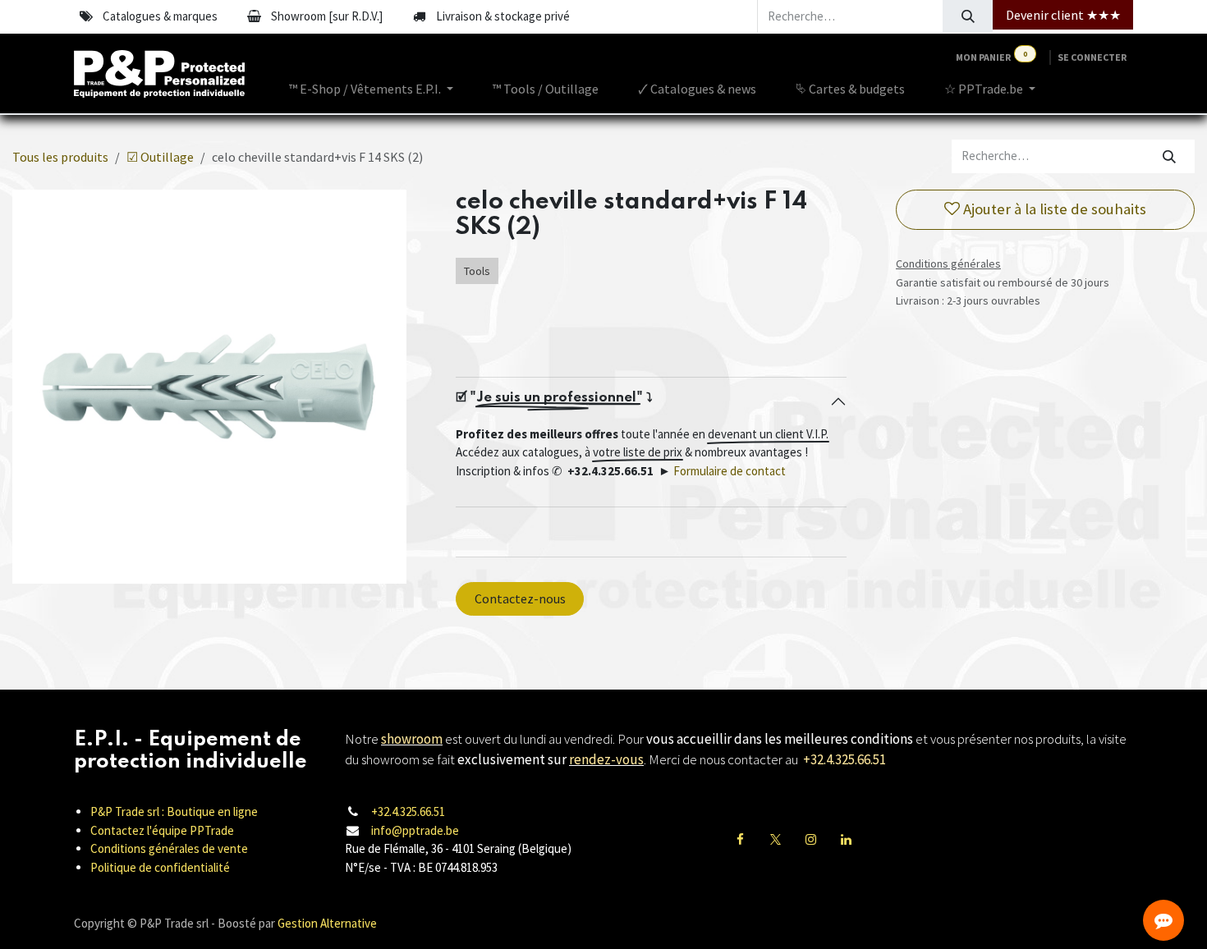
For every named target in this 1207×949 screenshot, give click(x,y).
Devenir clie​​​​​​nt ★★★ (1063, 15)
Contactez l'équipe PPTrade (162, 830)
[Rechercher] (968, 16)
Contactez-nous (520, 598)
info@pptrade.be (415, 830)
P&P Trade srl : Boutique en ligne (174, 811)
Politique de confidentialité (160, 867)
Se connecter (1092, 57)
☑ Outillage (160, 157)
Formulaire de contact (729, 471)
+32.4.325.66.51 (408, 811)
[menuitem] (371, 88)
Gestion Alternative (327, 923)
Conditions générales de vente (169, 848)
